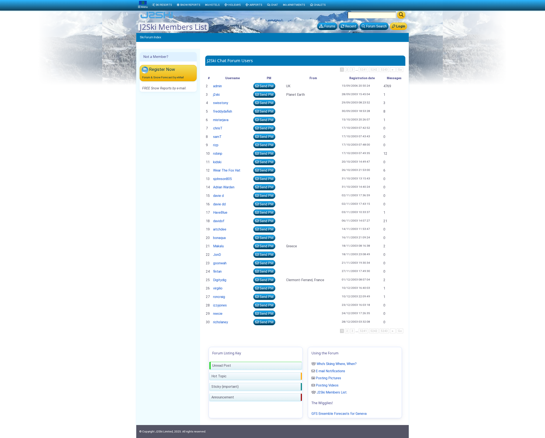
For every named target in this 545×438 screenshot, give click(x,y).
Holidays (234, 4)
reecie (217, 314)
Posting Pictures (328, 378)
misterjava (220, 120)
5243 (384, 69)
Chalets (320, 4)
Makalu (218, 246)
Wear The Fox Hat (226, 170)
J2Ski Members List (332, 392)
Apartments (296, 4)
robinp (217, 154)
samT (217, 137)
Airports (256, 4)
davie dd (219, 204)
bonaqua (219, 238)
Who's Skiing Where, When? (337, 364)
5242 (373, 69)
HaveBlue (220, 212)
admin (217, 86)
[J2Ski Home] (157, 18)
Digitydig (219, 280)
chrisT (217, 128)
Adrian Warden (223, 187)
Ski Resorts (164, 4)
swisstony (220, 103)
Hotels (214, 4)
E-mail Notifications (330, 371)
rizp (215, 145)
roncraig (219, 297)
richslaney (220, 322)
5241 (363, 69)
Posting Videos (327, 385)
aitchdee (219, 229)
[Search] (401, 15)
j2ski (216, 95)
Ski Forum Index (150, 37)
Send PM (266, 86)
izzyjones (220, 305)
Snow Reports (190, 4)
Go (400, 69)
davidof (218, 221)
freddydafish (222, 111)
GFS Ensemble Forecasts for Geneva (339, 414)
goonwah (220, 263)
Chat (274, 4)
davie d (218, 196)
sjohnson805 (222, 179)
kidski (217, 162)
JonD (217, 255)
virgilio (217, 288)
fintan (217, 271)
